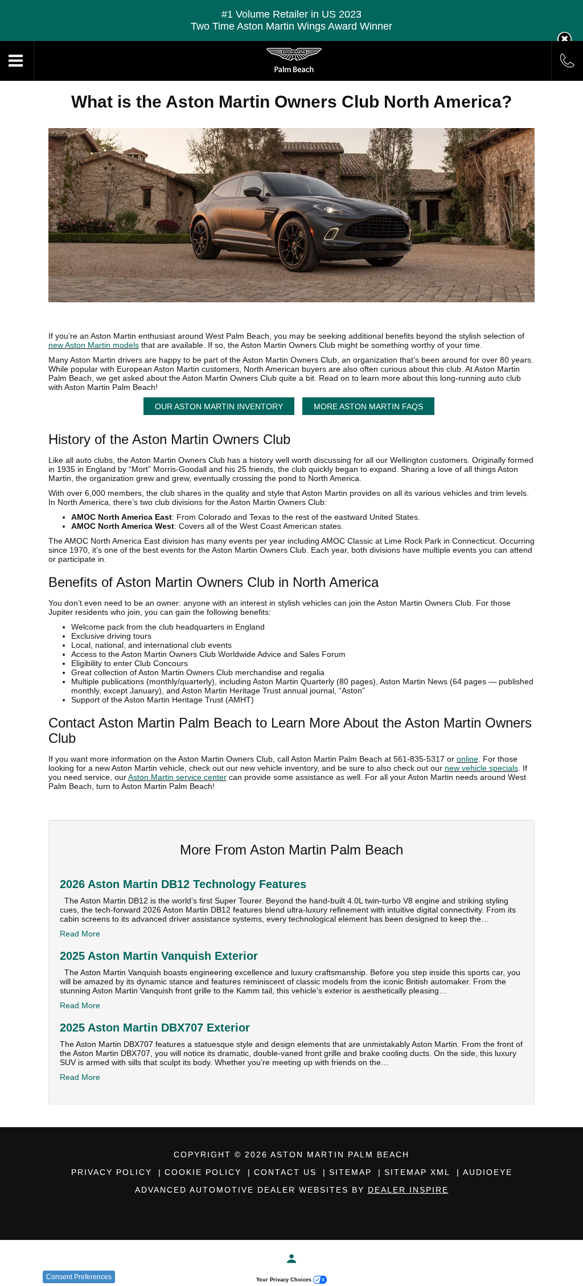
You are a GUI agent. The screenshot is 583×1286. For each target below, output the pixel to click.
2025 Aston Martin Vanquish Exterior (159, 956)
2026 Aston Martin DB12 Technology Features (183, 884)
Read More (80, 933)
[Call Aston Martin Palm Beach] (567, 61)
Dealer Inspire (408, 1189)
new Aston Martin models (93, 345)
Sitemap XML (417, 1172)
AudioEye (487, 1172)
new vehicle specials (481, 768)
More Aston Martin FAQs (368, 406)
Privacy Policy (111, 1172)
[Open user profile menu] (291, 1259)
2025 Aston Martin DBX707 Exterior (155, 1027)
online (467, 758)
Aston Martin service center (177, 777)
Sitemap (350, 1172)
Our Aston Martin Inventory (219, 406)
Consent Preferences (79, 1277)
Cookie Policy (203, 1172)
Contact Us (285, 1172)
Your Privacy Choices (284, 1280)
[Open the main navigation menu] (17, 61)
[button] (564, 39)
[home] (293, 60)
